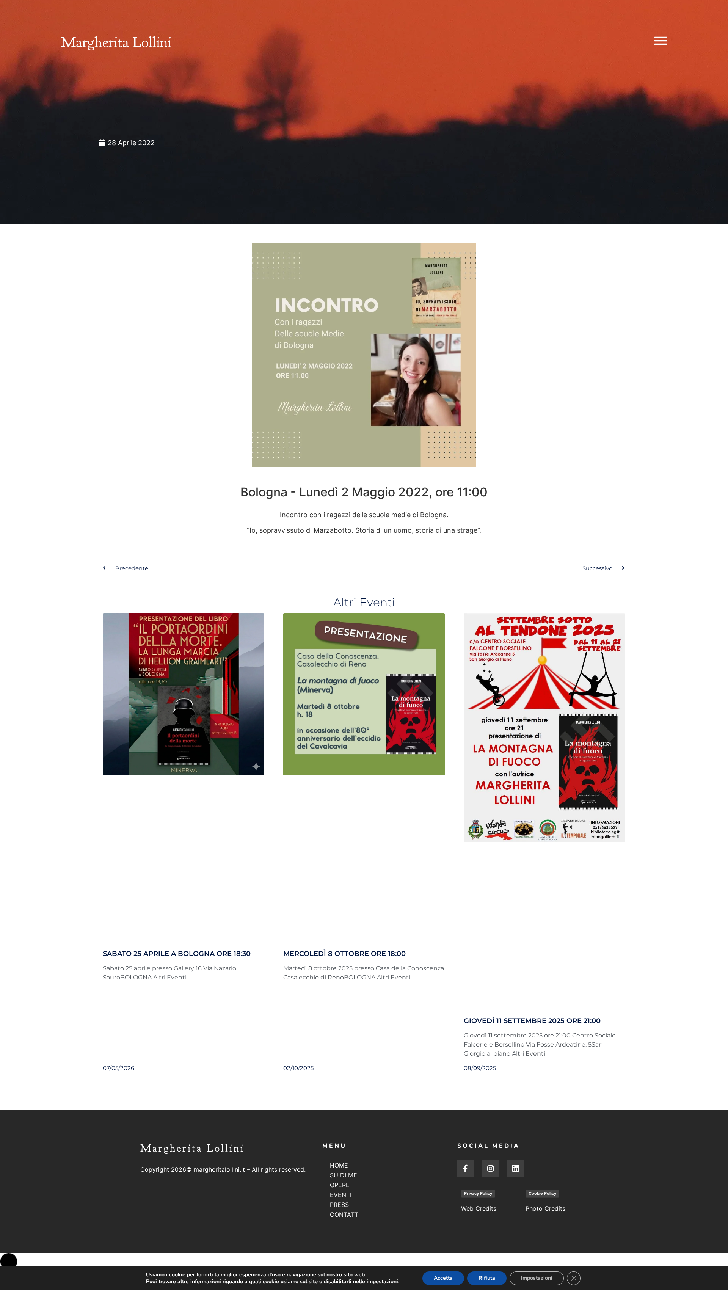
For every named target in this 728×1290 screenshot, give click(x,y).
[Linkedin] (515, 1168)
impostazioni (382, 1281)
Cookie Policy (542, 1193)
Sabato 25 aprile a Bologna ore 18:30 (177, 953)
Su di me (343, 1175)
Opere (340, 1185)
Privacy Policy (478, 1193)
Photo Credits (545, 1208)
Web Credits (478, 1208)
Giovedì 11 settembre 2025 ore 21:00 (532, 1021)
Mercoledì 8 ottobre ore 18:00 (344, 953)
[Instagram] (490, 1168)
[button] (8, 1261)
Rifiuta (487, 1278)
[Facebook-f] (465, 1168)
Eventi (340, 1195)
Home (339, 1165)
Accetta (443, 1278)
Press (339, 1204)
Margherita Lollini (116, 42)
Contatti (345, 1214)
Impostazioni (536, 1278)
